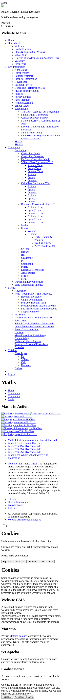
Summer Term (35, 171)
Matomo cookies (18, 636)
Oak (23, 362)
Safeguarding (21, 108)
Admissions (21, 69)
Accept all (19, 561)
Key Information (16, 66)
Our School (14, 43)
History (25, 251)
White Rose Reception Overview (25, 443)
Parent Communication (27, 329)
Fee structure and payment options (39, 308)
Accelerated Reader (44, 245)
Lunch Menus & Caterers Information (34, 326)
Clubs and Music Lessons (28, 341)
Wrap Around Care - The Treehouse (33, 293)
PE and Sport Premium (27, 90)
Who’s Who (21, 55)
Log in (11, 374)
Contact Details (23, 49)
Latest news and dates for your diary (33, 317)
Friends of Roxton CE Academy (31, 344)
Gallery (18, 368)
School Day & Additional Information (34, 323)
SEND (18, 141)
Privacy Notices (23, 96)
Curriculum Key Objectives (29, 281)
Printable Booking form (33, 302)
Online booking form (32, 299)
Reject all (7, 561)
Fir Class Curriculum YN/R (35, 159)
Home (11, 40)
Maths (24, 225)
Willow (25, 359)
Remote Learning (24, 102)
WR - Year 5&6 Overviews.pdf (24, 452)
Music (24, 275)
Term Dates (21, 320)
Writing (32, 231)
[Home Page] (2, 6)
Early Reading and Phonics (29, 284)
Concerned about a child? (34, 117)
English (25, 228)
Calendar (19, 347)
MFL (24, 278)
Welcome (19, 46)
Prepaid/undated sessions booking (38, 305)
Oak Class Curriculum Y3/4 (35, 183)
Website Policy (15, 505)
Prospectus (20, 63)
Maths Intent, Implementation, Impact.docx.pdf (32, 440)
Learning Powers (23, 84)
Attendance (20, 290)
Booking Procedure (31, 296)
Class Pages (21, 353)
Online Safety (22, 338)
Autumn (32, 174)
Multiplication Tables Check (22, 463)
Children (12, 350)
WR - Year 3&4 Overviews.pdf (24, 449)
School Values (22, 105)
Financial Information (26, 78)
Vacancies (20, 61)
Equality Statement (24, 75)
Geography (27, 257)
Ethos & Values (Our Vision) (30, 52)
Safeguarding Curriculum (34, 114)
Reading (32, 234)
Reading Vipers (42, 243)
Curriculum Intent (30, 153)
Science (25, 248)
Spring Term (34, 168)
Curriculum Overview (32, 156)
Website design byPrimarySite (24, 519)
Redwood (26, 365)
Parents (12, 287)
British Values (22, 72)
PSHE (24, 266)
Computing (27, 263)
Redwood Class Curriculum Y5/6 (38, 204)
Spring (31, 177)
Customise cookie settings (40, 561)
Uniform (19, 332)
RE (23, 254)
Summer (32, 180)
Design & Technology (32, 269)
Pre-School (20, 314)
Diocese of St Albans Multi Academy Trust (37, 58)
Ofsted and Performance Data (30, 87)
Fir (22, 356)
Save (30, 697)
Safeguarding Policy (31, 132)
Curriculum (14, 147)
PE (22, 260)
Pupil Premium (22, 99)
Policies (19, 93)
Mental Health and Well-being (30, 335)
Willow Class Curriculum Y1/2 (37, 162)
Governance (21, 81)
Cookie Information (18, 502)
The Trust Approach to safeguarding (40, 111)
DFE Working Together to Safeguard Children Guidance (40, 137)
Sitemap (12, 499)
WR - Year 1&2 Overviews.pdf (24, 446)
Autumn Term (35, 165)
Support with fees (30, 311)
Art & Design (28, 272)
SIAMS (19, 144)
